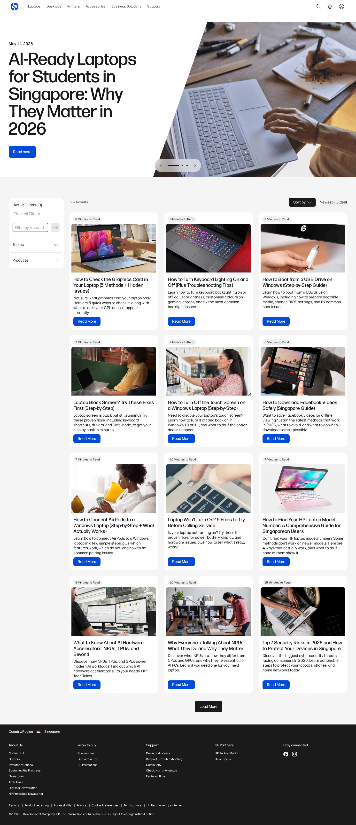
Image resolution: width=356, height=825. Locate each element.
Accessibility (62, 805)
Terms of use (132, 805)
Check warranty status (161, 770)
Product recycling (36, 805)
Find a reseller (87, 759)
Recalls (14, 805)
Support (153, 6)
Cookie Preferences (105, 805)
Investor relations (21, 765)
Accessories (96, 6)
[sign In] (341, 6)
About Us (16, 745)
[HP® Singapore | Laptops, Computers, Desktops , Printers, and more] (14, 6)
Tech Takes (16, 782)
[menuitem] (34, 6)
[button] (161, 165)
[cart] (330, 6)
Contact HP (16, 753)
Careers (14, 759)
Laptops (34, 6)
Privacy (81, 805)
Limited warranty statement (165, 805)
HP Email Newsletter (23, 788)
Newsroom (16, 776)
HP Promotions (87, 765)
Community (153, 765)
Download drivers (158, 753)
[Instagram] (294, 754)
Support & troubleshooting (164, 759)
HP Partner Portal (227, 753)
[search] (318, 6)
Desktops (54, 6)
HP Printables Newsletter (26, 793)
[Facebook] (285, 754)
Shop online (85, 753)
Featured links (156, 776)
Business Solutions (126, 6)
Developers (223, 759)
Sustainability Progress (25, 770)
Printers (73, 6)
